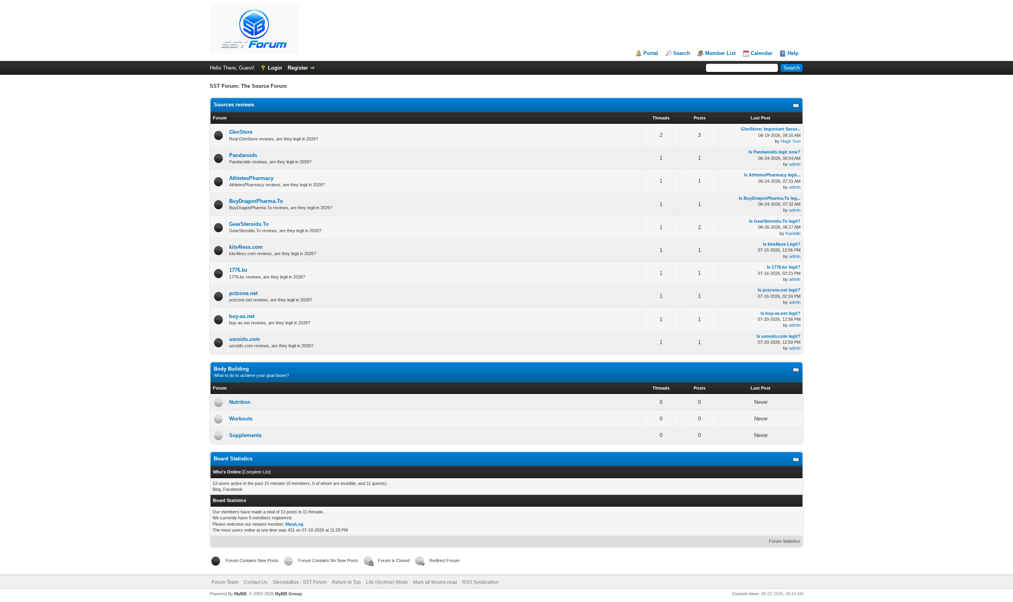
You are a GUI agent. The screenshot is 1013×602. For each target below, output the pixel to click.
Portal (650, 53)
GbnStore (240, 132)
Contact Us (255, 582)
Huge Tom (791, 141)
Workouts (240, 419)
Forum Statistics (784, 541)
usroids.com (244, 339)
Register (298, 68)
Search (681, 53)
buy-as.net (241, 316)
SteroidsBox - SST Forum (300, 582)
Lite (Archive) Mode (387, 582)
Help (793, 53)
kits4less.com (246, 247)
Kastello (793, 233)
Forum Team (225, 582)
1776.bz (238, 270)
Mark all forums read (435, 582)
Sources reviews (234, 105)
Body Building (231, 369)
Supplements (245, 435)
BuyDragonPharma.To (256, 201)
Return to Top (346, 582)
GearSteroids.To (249, 224)
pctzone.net (243, 293)
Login (275, 68)
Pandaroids (243, 155)
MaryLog (294, 524)
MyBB (240, 593)
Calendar (761, 53)
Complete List (256, 471)
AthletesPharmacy (251, 178)
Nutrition (239, 402)
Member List (720, 53)
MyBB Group (288, 593)
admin (795, 164)
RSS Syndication (480, 582)
